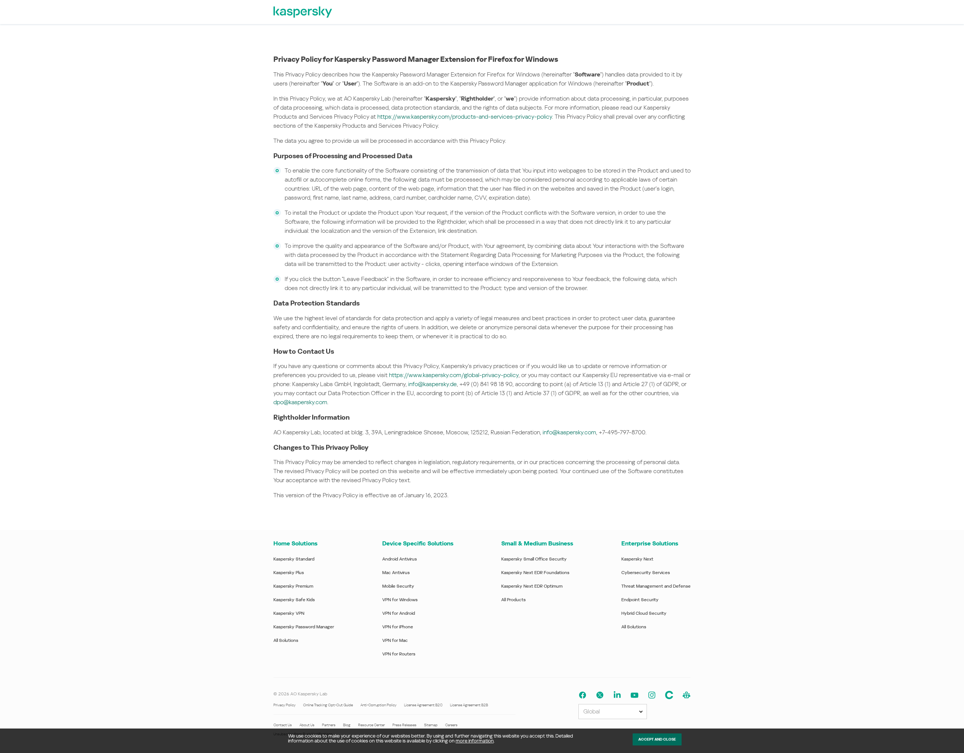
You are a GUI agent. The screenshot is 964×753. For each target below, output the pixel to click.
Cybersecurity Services (645, 572)
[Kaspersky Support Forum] (669, 695)
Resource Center (371, 725)
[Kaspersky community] (686, 695)
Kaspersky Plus (288, 572)
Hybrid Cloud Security (644, 613)
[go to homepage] (303, 12)
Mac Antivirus (396, 572)
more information (475, 741)
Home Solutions (295, 543)
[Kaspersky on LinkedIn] (617, 695)
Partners (329, 725)
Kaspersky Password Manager (303, 626)
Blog (347, 725)
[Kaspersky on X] (600, 695)
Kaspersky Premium (293, 586)
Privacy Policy (284, 705)
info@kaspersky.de (432, 384)
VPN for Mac (395, 640)
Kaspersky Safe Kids (294, 599)
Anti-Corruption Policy (378, 705)
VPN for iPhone (397, 626)
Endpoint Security (640, 599)
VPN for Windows (400, 599)
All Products (513, 599)
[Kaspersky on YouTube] (634, 695)
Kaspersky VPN (288, 613)
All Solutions (285, 640)
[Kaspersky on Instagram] (652, 695)
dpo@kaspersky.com (300, 402)
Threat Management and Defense (656, 586)
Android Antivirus (399, 559)
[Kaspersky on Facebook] (582, 695)
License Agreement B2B (469, 705)
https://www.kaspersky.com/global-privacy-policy (454, 375)
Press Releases (404, 725)
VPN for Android (398, 613)
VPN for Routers (398, 654)
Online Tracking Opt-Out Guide (328, 705)
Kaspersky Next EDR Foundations (535, 572)
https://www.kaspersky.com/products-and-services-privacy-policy (464, 116)
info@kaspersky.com (569, 432)
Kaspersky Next (637, 559)
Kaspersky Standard (293, 559)
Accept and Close (657, 739)
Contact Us (282, 725)
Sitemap (431, 725)
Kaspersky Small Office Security (534, 559)
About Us (306, 725)
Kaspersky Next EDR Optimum (532, 586)
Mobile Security (398, 586)
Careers (451, 725)
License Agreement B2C (423, 705)
